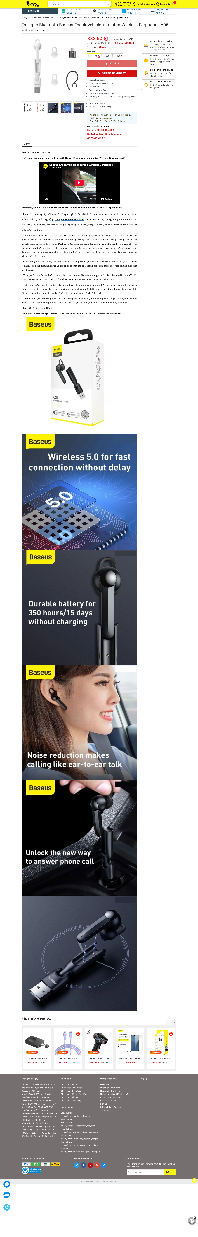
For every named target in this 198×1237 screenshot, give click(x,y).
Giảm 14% (63, 1052)
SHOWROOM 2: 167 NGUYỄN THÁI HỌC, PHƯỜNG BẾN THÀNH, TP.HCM (39, 1102)
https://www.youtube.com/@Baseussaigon (79, 1151)
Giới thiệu (104, 1084)
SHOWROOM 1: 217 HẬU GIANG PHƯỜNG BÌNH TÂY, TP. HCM (36, 1095)
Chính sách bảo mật (70, 1084)
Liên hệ (103, 1104)
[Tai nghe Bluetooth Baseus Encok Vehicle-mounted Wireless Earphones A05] (27, 107)
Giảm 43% (156, 1052)
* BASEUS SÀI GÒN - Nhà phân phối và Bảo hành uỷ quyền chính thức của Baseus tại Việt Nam (39, 1087)
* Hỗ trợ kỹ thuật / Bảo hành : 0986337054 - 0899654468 (35, 1121)
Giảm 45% (32, 1052)
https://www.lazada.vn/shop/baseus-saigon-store (78, 1117)
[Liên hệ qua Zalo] (6, 1195)
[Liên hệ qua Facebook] (6, 1184)
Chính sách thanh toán (71, 1091)
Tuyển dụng (105, 1110)
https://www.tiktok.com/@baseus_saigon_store (79, 1145)
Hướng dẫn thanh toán (110, 1091)
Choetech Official (108, 1100)
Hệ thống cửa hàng (146, 4)
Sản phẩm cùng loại (37, 1019)
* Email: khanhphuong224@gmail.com (39, 1117)
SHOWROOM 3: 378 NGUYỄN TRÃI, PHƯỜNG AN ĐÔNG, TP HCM (38, 1108)
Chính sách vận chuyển (71, 1087)
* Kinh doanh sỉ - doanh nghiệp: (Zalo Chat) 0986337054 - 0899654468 (38, 1128)
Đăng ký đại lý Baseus (110, 1107)
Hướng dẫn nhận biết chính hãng (115, 1094)
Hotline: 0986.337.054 (100, 130)
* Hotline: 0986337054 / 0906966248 (39, 1113)
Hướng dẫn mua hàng (110, 1087)
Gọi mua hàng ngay (114, 73)
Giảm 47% (94, 1052)
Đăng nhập (165, 4)
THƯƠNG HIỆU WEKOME (105, 11)
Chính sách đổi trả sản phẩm (74, 1094)
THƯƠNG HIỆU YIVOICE (163, 11)
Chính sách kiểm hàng (71, 1100)
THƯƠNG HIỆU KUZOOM (134, 11)
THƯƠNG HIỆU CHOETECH (74, 11)
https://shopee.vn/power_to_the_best (78, 1126)
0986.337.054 (125, 5)
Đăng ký (170, 1172)
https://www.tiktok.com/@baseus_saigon (79, 1139)
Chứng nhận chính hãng (111, 1097)
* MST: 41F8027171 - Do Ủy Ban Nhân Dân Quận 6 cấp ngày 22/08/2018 (39, 1134)
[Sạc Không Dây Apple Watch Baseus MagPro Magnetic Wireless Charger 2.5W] (37, 1048)
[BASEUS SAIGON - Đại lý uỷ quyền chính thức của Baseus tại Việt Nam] (33, 3)
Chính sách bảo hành (70, 1097)
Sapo (117, 1181)
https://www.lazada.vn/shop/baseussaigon (79, 1132)
